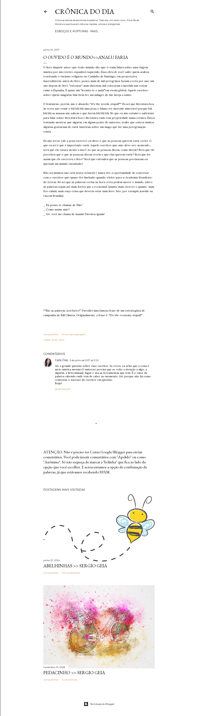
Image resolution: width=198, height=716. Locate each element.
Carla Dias (61, 360)
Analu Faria (57, 339)
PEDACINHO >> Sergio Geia (74, 672)
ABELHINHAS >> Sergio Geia (75, 566)
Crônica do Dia (84, 11)
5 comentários (69, 679)
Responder (62, 389)
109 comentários (71, 572)
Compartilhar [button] (51, 334)
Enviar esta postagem (74, 334)
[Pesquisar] (152, 10)
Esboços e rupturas (71, 31)
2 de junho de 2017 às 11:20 (84, 360)
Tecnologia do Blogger (102, 703)
